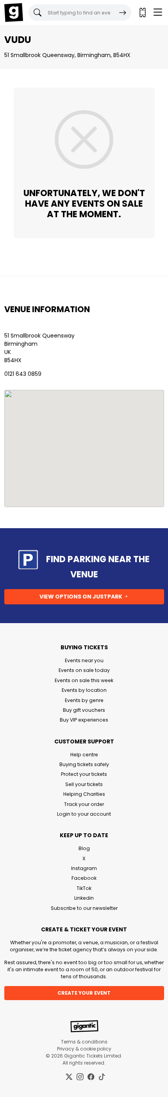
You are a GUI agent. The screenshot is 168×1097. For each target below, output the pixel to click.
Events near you (84, 660)
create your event (84, 993)
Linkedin (84, 898)
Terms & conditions (84, 1041)
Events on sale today (84, 670)
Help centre (84, 754)
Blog (84, 848)
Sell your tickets (84, 784)
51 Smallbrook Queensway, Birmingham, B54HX (67, 55)
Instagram (84, 868)
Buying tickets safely (84, 764)
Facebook (84, 878)
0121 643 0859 (22, 374)
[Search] (122, 12)
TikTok (84, 888)
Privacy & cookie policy (84, 1048)
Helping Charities (84, 794)
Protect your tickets (84, 774)
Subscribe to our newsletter (84, 908)
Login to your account (84, 814)
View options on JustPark (81, 596)
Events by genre (84, 700)
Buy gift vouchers (84, 710)
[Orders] (142, 12)
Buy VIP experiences (84, 719)
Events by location (84, 690)
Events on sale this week (84, 680)
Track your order (84, 804)
